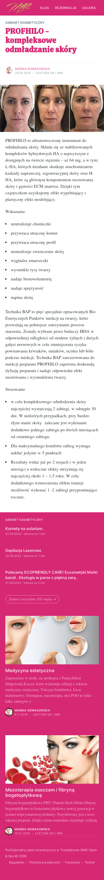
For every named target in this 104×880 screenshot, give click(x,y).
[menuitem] (44, 7)
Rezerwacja (65, 8)
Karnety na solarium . (25, 528)
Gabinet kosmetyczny (25, 22)
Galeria (89, 8)
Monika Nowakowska (32, 69)
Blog (44, 8)
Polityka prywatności (44, 862)
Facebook (72, 862)
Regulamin (16, 862)
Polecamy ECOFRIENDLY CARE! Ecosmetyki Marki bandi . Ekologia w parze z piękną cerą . (51, 575)
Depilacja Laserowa (23, 550)
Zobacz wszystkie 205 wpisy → (32, 599)
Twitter (90, 862)
